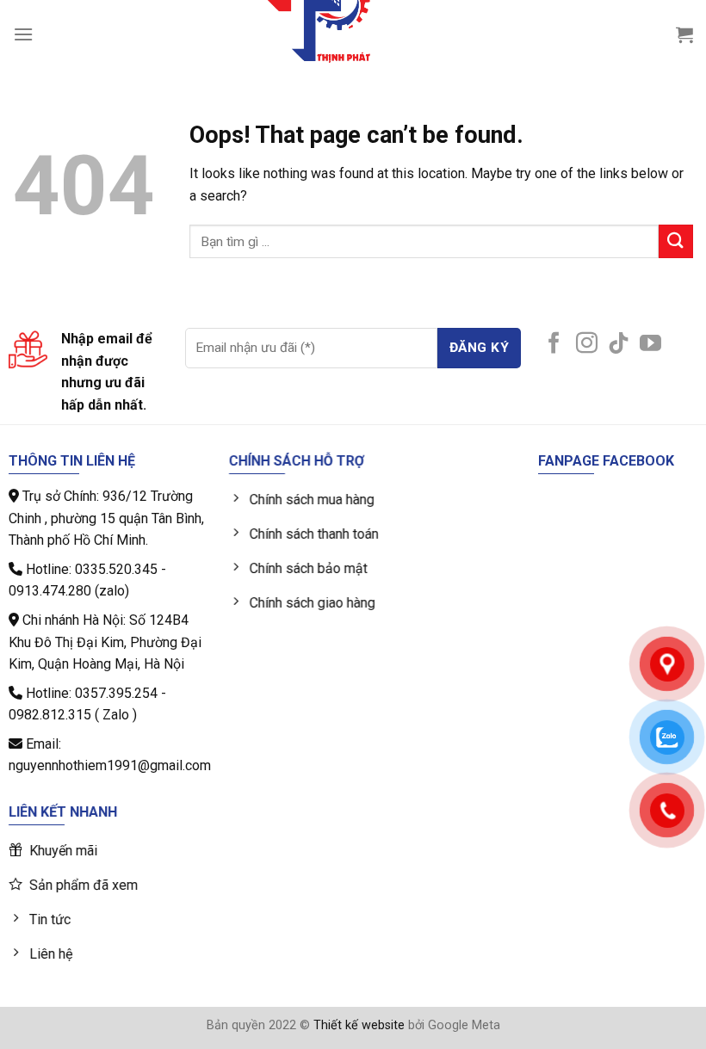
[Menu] (23, 34)
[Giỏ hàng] (684, 34)
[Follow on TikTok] (618, 344)
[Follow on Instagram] (587, 344)
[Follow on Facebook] (554, 344)
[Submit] (676, 241)
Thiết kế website (359, 1025)
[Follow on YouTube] (650, 344)
